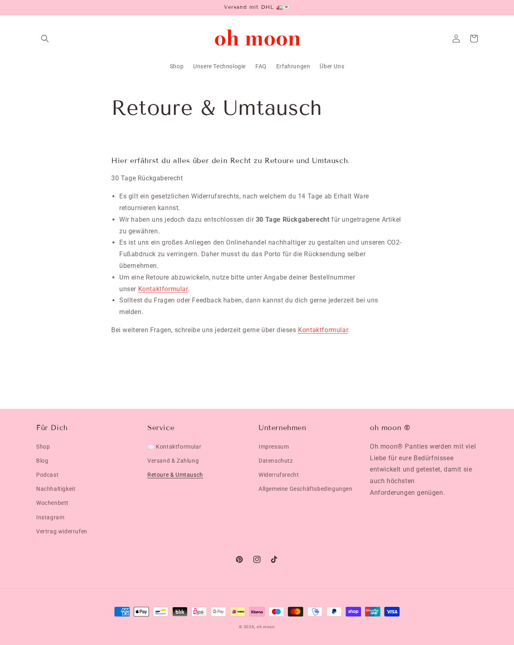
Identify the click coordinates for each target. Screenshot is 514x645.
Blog (42, 460)
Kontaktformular (163, 289)
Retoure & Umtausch (175, 475)
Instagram (50, 517)
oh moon (266, 627)
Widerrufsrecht (279, 475)
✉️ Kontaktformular (174, 446)
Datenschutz (276, 460)
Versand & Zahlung (173, 460)
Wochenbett (52, 503)
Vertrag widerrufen (62, 531)
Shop (43, 446)
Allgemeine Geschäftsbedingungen (306, 489)
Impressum (274, 446)
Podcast (47, 475)
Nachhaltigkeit (55, 489)
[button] (45, 38)
